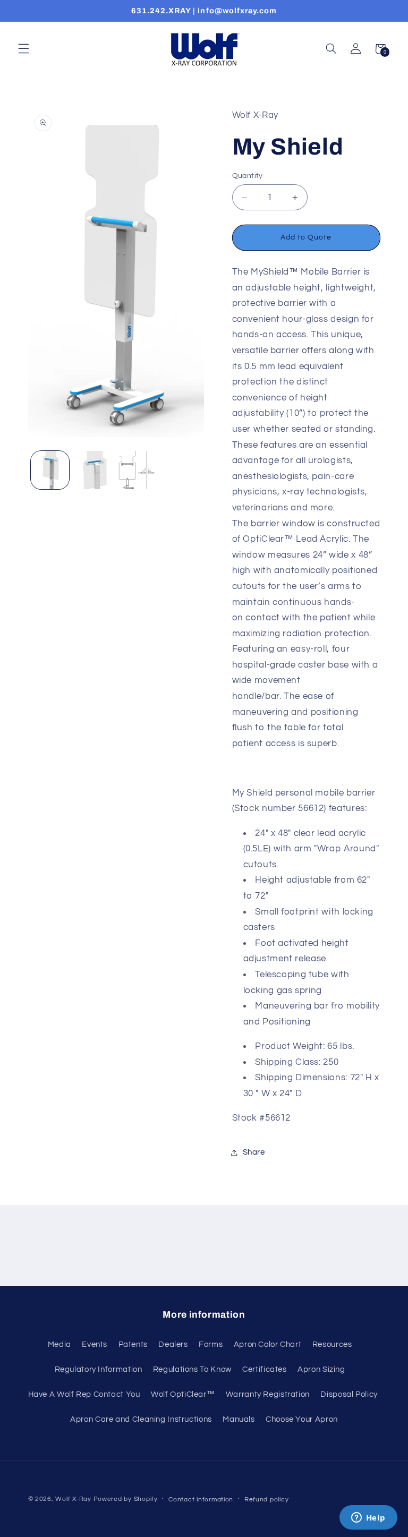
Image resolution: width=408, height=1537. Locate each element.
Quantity (247, 176)
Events (94, 1344)
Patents (133, 1344)
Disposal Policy (348, 1394)
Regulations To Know (192, 1369)
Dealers (173, 1344)
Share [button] (254, 1152)
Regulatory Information (98, 1369)
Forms (211, 1344)
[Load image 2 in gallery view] (93, 470)
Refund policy (266, 1499)
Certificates (264, 1369)
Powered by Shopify (126, 1499)
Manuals (238, 1419)
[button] (23, 49)
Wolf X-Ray (73, 1499)
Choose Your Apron (302, 1419)
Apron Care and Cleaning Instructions (141, 1419)
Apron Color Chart (268, 1344)
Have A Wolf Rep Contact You (84, 1394)
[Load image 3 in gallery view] (137, 470)
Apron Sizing (321, 1369)
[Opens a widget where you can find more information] (368, 1518)
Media (59, 1344)
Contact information (200, 1499)
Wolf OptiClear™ (183, 1394)
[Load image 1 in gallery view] (50, 470)
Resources (332, 1344)
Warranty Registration (268, 1394)
